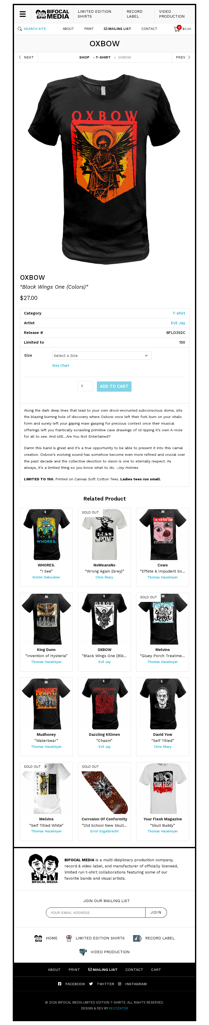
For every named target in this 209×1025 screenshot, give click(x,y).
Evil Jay (178, 323)
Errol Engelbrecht (104, 831)
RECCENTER (118, 1008)
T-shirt (103, 57)
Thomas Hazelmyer (162, 577)
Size (28, 355)
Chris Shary (104, 577)
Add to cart (114, 386)
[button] (32, 28)
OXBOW (32, 277)
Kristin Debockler (46, 577)
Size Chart (60, 365)
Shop (84, 57)
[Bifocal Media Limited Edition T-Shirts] (52, 14)
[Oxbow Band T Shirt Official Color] (104, 168)
